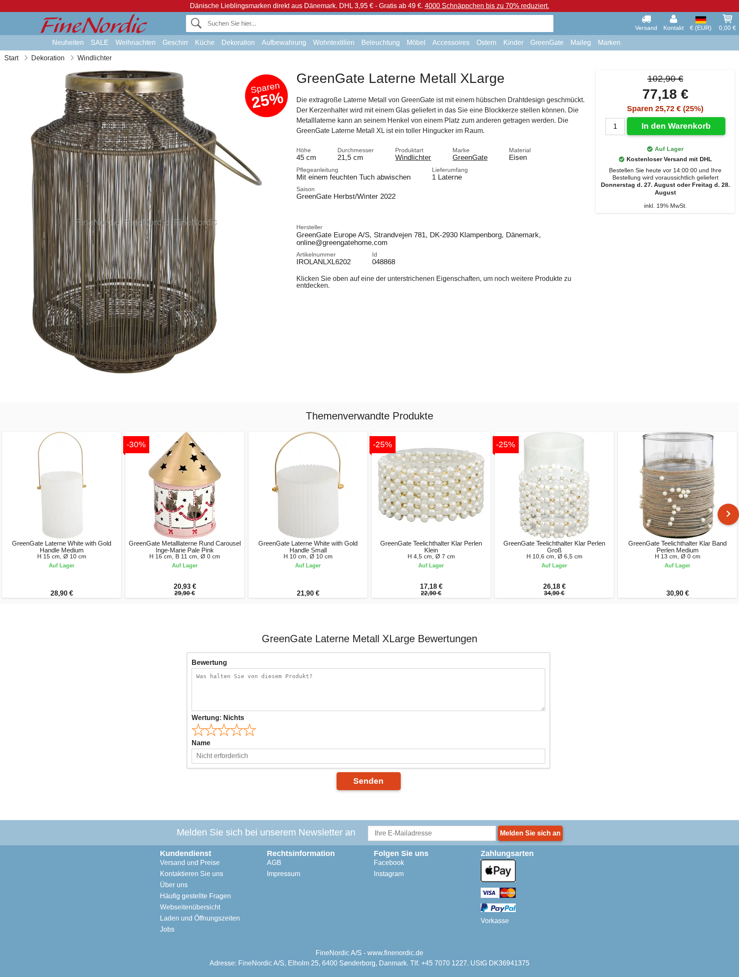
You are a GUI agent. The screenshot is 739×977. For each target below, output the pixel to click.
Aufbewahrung (284, 42)
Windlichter (413, 157)
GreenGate (547, 42)
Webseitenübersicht (190, 907)
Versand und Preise (190, 862)
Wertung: (218, 717)
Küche (205, 42)
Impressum (283, 873)
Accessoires (451, 42)
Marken (609, 42)
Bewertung (209, 662)
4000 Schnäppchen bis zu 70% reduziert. (487, 5)
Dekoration (238, 42)
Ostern (486, 42)
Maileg (581, 42)
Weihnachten (135, 42)
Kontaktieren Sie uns (191, 873)
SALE (100, 42)
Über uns (174, 884)
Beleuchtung (380, 42)
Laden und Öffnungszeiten (200, 918)
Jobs (167, 929)
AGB (274, 862)
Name (201, 743)
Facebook (389, 862)
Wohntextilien (334, 42)
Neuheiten (68, 42)
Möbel (416, 42)
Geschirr (175, 42)
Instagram (389, 873)
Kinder (513, 42)
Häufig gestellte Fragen (195, 896)
